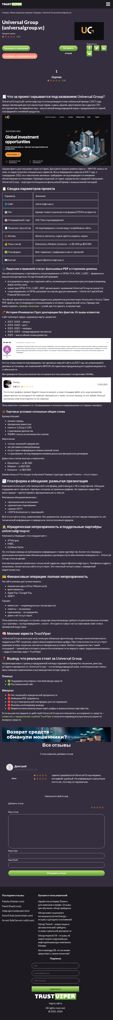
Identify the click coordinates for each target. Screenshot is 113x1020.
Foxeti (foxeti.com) (11, 906)
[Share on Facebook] (90, 48)
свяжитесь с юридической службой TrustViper (27, 716)
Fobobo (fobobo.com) (13, 901)
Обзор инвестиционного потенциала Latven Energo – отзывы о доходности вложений (55, 916)
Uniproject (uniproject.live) (15, 910)
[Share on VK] (90, 54)
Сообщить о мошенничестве (19, 56)
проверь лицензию (29, 306)
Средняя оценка (8, 33)
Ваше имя (13, 850)
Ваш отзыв (13, 812)
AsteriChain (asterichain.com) (17, 915)
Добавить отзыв (15, 803)
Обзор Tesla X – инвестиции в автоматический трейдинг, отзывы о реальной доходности (54, 927)
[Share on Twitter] (97, 48)
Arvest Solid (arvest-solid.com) (18, 920)
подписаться (55, 989)
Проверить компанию (16, 48)
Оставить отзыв (68, 49)
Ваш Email (13, 860)
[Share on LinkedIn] (104, 48)
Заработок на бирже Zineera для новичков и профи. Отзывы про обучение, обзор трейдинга (54, 905)
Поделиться (92, 44)
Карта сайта (55, 1003)
